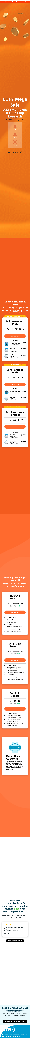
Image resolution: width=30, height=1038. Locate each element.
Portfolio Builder (15, 343)
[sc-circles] (6, 356)
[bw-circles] (6, 344)
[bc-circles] (6, 350)
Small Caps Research (13, 355)
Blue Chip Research (13, 349)
